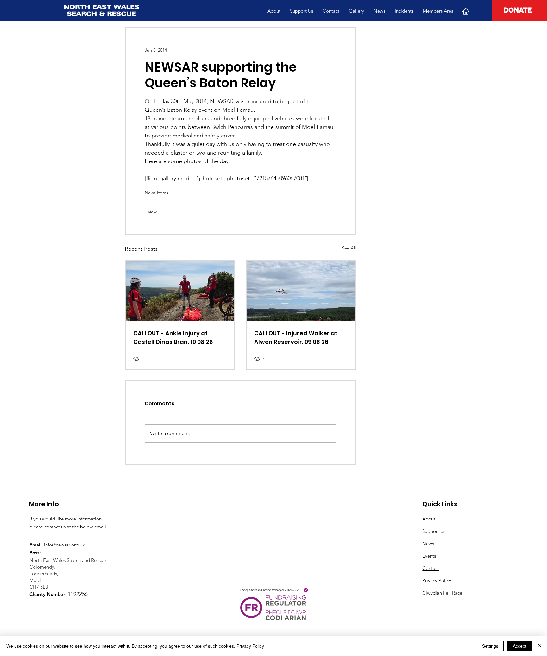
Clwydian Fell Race (442, 593)
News (428, 543)
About (428, 519)
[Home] (466, 11)
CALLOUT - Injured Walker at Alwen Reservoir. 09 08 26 (295, 337)
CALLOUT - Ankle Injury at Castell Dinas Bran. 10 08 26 (173, 337)
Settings (490, 646)
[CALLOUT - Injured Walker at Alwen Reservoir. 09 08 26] (301, 291)
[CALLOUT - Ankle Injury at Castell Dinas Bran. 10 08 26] (180, 291)
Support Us (433, 531)
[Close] (539, 646)
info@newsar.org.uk (64, 545)
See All (349, 248)
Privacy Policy (436, 580)
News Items (156, 193)
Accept (519, 646)
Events (429, 556)
